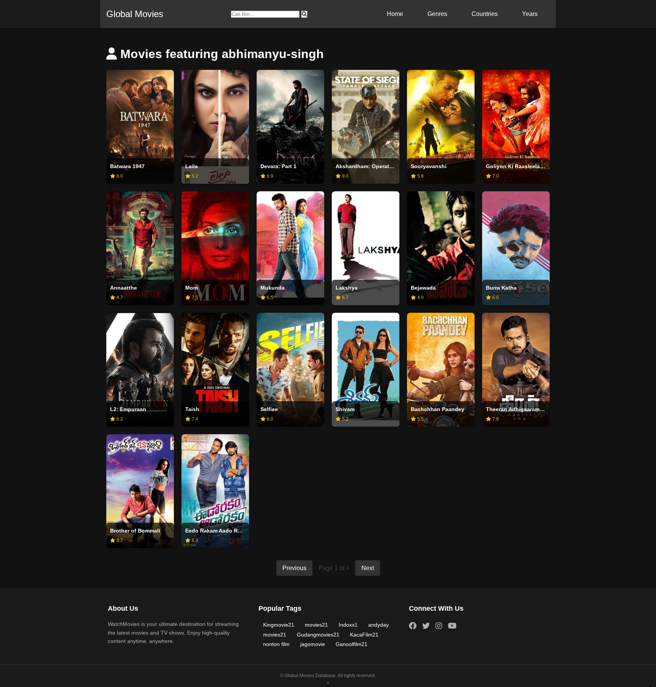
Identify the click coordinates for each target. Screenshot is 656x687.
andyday (378, 625)
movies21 (316, 625)
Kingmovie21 (278, 625)
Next (367, 568)
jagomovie (312, 644)
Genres (437, 14)
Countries (485, 14)
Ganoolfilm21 (351, 644)
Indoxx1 (348, 625)
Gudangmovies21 (318, 635)
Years (530, 14)
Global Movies (134, 14)
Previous (294, 568)
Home (395, 14)
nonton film (276, 644)
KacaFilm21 (364, 635)
